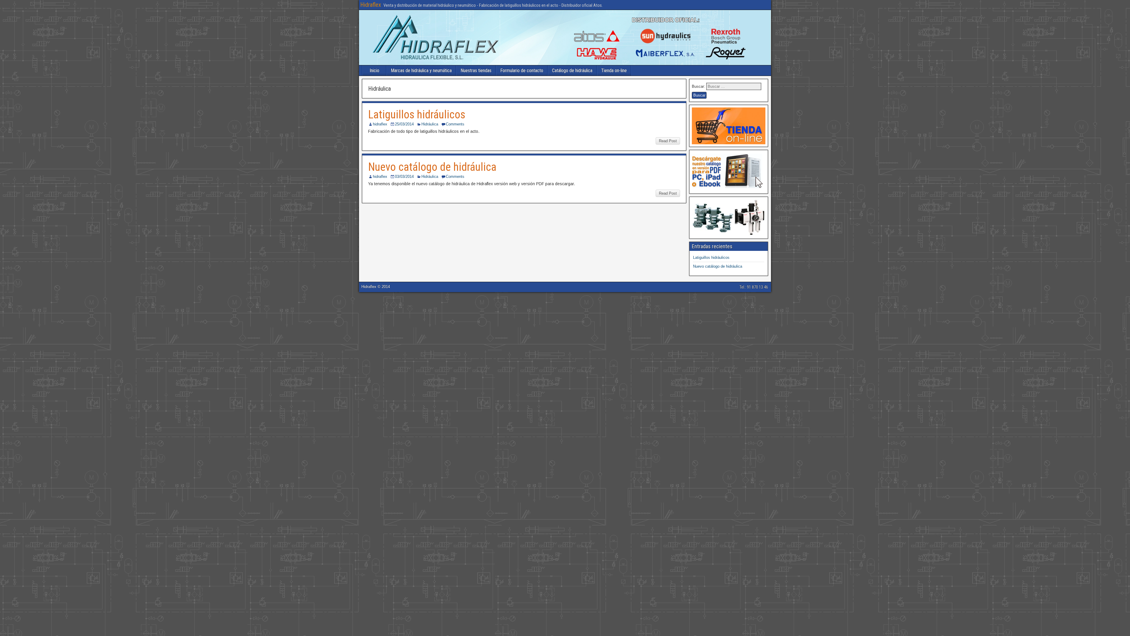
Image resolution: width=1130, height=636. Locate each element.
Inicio (374, 70)
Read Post (668, 141)
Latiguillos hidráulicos (416, 114)
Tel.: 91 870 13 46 (754, 287)
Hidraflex (370, 4)
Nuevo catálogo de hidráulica (432, 166)
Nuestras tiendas (476, 70)
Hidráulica (429, 124)
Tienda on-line (614, 70)
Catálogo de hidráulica (572, 70)
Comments (455, 124)
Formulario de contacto (521, 70)
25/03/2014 (404, 124)
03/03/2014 (404, 176)
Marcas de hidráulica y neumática (421, 70)
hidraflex (380, 124)
